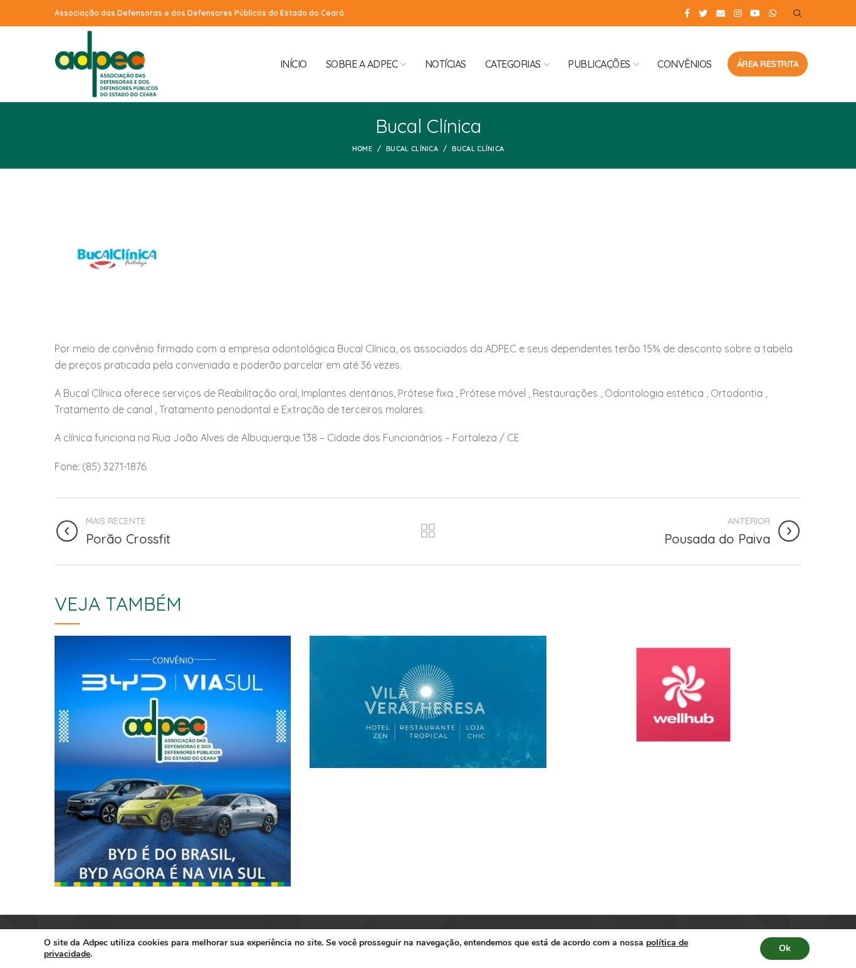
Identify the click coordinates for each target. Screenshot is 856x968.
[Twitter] (703, 13)
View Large (281, 645)
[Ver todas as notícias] (428, 531)
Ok (785, 948)
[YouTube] (755, 13)
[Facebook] (687, 13)
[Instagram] (737, 13)
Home (362, 148)
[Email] (720, 13)
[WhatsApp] (773, 13)
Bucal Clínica (412, 148)
